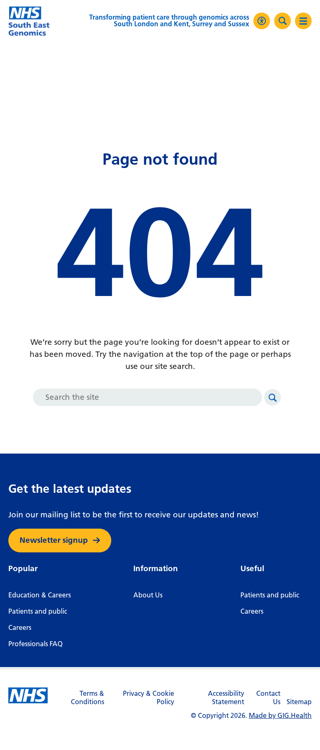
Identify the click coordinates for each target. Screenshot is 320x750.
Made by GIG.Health (280, 716)
